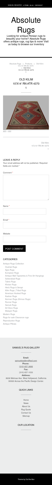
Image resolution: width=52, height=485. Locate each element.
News (26, 403)
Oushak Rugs (11, 266)
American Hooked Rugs (15, 293)
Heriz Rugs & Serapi (14, 287)
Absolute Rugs (26, 24)
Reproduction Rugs (11, 320)
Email (6, 219)
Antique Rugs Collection (13, 263)
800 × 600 (7, 131)
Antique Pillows (9, 323)
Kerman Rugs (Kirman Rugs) (18, 299)
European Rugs (12, 272)
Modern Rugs (9, 314)
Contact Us (26, 412)
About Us (26, 406)
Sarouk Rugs (11, 305)
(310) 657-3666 (26, 366)
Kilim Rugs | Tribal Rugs (15, 290)
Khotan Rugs (11, 284)
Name (6, 206)
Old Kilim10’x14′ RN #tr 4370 (40, 145)
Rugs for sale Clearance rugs (16, 317)
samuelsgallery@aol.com (26, 360)
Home (26, 399)
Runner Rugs (11, 302)
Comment (8, 172)
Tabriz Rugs (10, 281)
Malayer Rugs (11, 310)
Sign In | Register (15, 5)
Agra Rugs (9, 269)
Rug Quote (26, 409)
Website (6, 233)
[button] (26, 53)
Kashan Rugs (11, 296)
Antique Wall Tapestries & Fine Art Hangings (24, 275)
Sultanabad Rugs (12, 278)
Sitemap (26, 415)
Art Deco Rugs (11, 307)
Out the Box (30, 479)
